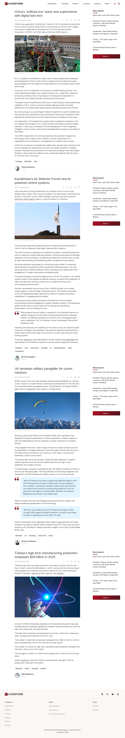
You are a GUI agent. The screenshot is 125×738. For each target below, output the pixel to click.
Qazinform (28, 340)
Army (26, 348)
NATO (31, 472)
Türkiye (27, 668)
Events (70, 348)
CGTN (58, 32)
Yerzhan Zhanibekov (28, 541)
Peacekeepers (19, 351)
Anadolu (60, 573)
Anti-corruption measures (57, 714)
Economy (87, 4)
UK (53, 386)
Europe (51, 535)
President (65, 4)
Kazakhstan (18, 348)
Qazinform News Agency (25, 199)
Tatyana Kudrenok (28, 167)
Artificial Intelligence (60, 348)
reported (61, 522)
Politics (7, 710)
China (35, 161)
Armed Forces (34, 348)
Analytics (97, 4)
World (7, 721)
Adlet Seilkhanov (27, 674)
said (16, 389)
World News (28, 161)
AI (50, 348)
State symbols (53, 710)
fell (63, 660)
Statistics (43, 668)
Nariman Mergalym (28, 357)
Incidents (8, 725)
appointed (70, 340)
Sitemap (95, 706)
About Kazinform (54, 706)
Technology (18, 161)
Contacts (96, 710)
